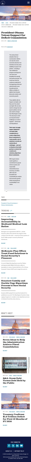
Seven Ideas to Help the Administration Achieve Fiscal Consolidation (14, 343)
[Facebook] (9, 445)
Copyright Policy (19, 451)
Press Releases (12, 337)
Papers (10, 375)
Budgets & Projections (20, 337)
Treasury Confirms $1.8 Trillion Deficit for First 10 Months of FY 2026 (15, 418)
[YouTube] (21, 445)
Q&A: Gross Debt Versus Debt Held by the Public (14, 380)
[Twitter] (13, 445)
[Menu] (28, 2)
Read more (3, 302)
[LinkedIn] (17, 445)
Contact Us (9, 451)
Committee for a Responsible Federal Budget (3, 3)
